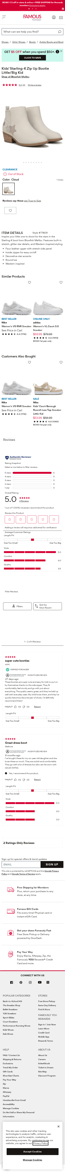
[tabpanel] (32, 3)
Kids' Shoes (8, 1030)
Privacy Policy (40, 1143)
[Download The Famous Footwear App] (48, 982)
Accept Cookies (32, 1151)
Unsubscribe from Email (14, 1100)
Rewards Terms (45, 1041)
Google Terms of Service (23, 874)
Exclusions (8, 1063)
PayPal (6, 1096)
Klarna (6, 1088)
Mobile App (43, 1036)
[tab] (29, 8)
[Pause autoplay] (63, 9)
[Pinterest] (21, 983)
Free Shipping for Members (33, 887)
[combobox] (32, 31)
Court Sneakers (10, 1021)
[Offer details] (57, 52)
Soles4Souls (44, 1063)
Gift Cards (8, 1071)
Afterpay (7, 1092)
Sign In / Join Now (47, 1024)
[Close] (58, 1126)
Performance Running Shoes (16, 1025)
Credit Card (43, 1032)
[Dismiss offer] (61, 51)
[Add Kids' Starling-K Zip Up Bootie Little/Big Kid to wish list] (10, 210)
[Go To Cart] (60, 17)
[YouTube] (39, 983)
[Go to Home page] (33, 18)
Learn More (43, 1028)
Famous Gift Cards (27, 908)
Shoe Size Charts (11, 1075)
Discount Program (47, 1075)
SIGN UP (52, 864)
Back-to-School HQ (12, 1001)
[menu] (4, 18)
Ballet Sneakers (10, 1009)
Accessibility (9, 1104)
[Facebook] (11, 983)
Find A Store (44, 1009)
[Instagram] (30, 983)
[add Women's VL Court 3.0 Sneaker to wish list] (61, 282)
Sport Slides (8, 1017)
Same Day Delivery (47, 1005)
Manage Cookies (11, 1108)
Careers (42, 1059)
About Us (42, 1055)
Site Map (42, 1071)
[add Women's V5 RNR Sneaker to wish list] (29, 282)
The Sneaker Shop (11, 1005)
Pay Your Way (25, 952)
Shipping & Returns (12, 1059)
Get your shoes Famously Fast (34, 930)
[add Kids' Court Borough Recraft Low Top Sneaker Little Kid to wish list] (61, 362)
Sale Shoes (8, 1034)
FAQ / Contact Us (11, 1055)
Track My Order (10, 1067)
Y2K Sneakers (9, 1013)
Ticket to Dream (45, 1067)
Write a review (34, 85)
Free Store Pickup (46, 1001)
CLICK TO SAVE (32, 57)
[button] (37, 5)
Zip (4, 1084)
